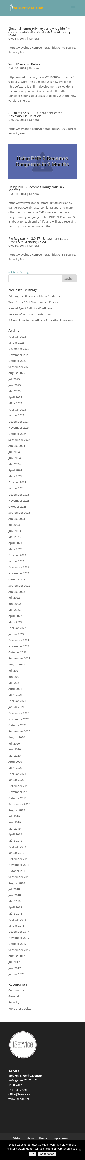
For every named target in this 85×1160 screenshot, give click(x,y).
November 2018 (18, 865)
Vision (17, 1138)
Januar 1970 (16, 974)
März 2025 (15, 403)
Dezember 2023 (18, 494)
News (30, 1138)
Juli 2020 (14, 743)
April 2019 (15, 834)
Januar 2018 (16, 925)
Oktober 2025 (17, 361)
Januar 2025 (16, 415)
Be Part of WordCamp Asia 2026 (29, 314)
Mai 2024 (14, 464)
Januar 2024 (16, 488)
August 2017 (16, 956)
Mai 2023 (14, 537)
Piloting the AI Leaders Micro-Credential (34, 296)
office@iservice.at (20, 1094)
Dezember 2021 (18, 640)
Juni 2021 (14, 676)
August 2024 (16, 446)
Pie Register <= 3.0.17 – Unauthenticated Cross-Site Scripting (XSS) (38, 240)
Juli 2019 (14, 816)
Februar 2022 (17, 628)
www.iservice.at (18, 1099)
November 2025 (18, 355)
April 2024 (15, 470)
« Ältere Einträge (19, 272)
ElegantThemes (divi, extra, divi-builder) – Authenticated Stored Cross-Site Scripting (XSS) (39, 31)
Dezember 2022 (18, 567)
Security (13, 1002)
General (34, 38)
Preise (43, 1138)
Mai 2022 (14, 610)
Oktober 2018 (17, 871)
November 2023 (18, 500)
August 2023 (16, 519)
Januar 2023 (16, 561)
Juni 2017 (14, 968)
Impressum (60, 1138)
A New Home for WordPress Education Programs (40, 320)
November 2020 (18, 719)
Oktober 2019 (17, 798)
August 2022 (16, 592)
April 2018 (15, 907)
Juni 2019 (14, 822)
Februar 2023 (17, 555)
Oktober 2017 (17, 944)
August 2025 (16, 373)
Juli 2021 (14, 670)
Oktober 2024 (17, 434)
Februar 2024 (17, 482)
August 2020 (16, 737)
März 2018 (15, 913)
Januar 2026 (16, 342)
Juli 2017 (14, 962)
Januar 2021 (16, 707)
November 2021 (18, 646)
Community (16, 990)
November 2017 (18, 938)
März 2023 (15, 549)
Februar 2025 (17, 409)
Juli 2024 (14, 452)
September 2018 (19, 877)
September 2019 (19, 804)
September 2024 (19, 440)
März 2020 (15, 768)
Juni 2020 (14, 749)
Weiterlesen (47, 1153)
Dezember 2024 (18, 421)
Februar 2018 (17, 919)
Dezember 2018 (18, 859)
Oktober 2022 (17, 579)
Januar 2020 (16, 780)
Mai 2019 (14, 828)
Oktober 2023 (17, 506)
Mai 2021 (14, 683)
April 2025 (15, 397)
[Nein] (80, 1150)
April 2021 (15, 689)
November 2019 (18, 792)
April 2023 (15, 543)
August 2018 (16, 883)
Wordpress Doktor (20, 1008)
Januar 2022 (16, 634)
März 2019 (15, 840)
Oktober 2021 (17, 652)
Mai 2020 (14, 755)
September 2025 (19, 367)
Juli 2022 (14, 597)
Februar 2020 (17, 774)
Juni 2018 (14, 895)
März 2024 (15, 476)
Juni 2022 (14, 604)
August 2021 (16, 664)
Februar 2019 (17, 846)
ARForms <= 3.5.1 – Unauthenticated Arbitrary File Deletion (35, 114)
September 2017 (19, 950)
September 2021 (19, 658)
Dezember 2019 (18, 786)
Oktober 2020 (17, 725)
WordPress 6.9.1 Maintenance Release (33, 302)
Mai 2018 (14, 901)
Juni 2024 (14, 458)
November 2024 (18, 427)
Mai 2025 (14, 391)
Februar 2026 (17, 336)
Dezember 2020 (18, 713)
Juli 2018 (14, 889)
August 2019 (16, 810)
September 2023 (19, 512)
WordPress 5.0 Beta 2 (24, 64)
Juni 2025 (14, 385)
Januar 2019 (16, 853)
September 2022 (19, 585)
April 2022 (15, 616)
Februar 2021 (17, 701)
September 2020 (19, 731)
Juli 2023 (14, 525)
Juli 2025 (14, 379)
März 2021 (15, 695)
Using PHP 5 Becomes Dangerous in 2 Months (36, 188)
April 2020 (15, 761)
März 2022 (15, 622)
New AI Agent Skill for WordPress (30, 308)
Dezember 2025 (18, 349)
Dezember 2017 (18, 931)
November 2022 (18, 573)
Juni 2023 (14, 531)
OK (32, 1153)
